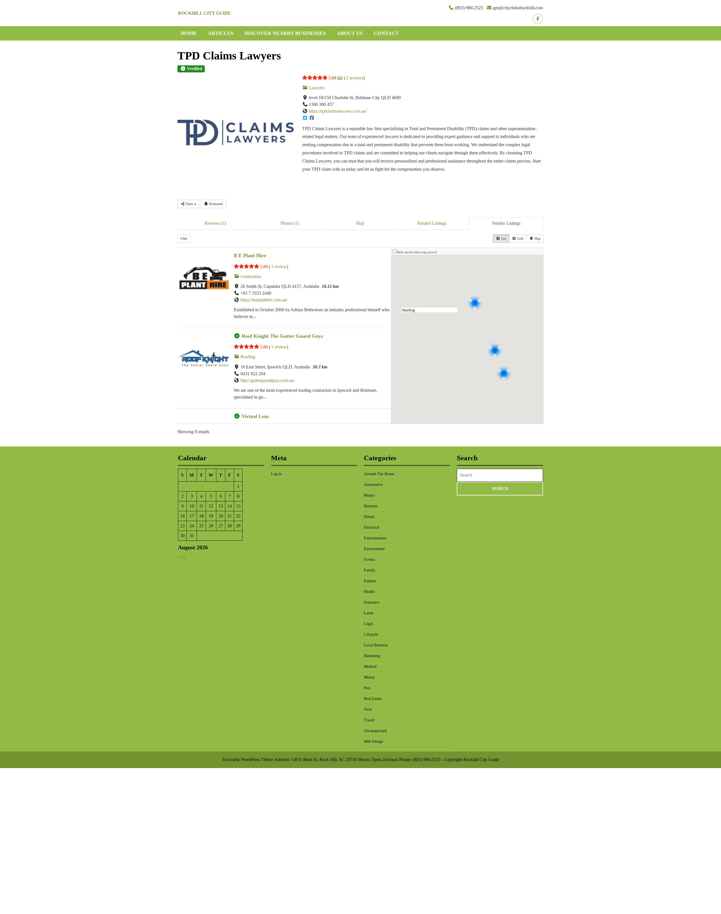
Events (369, 559)
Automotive (373, 484)
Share (189, 204)
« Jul (182, 557)
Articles (220, 33)
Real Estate (373, 699)
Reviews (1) (215, 223)
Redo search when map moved (417, 252)
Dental (369, 517)
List (503, 239)
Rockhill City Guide (204, 13)
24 (192, 525)
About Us (350, 33)
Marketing (372, 656)
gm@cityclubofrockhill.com (518, 7)
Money (369, 677)
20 (221, 515)
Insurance (371, 602)
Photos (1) (290, 223)
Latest (368, 613)
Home (189, 33)
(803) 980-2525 (469, 7)
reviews (354, 77)
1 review (279, 266)
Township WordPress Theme (247, 759)
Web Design (373, 741)
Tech (367, 709)
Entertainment (375, 538)
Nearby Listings (506, 223)
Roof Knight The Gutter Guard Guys (282, 336)
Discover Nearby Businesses (285, 33)
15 (238, 506)
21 (229, 515)
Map (360, 223)
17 (192, 515)
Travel (369, 720)
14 (229, 506)
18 (201, 515)
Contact (386, 33)
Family (369, 570)
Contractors (250, 276)
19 (211, 515)
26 (211, 525)
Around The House (379, 474)
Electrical (371, 527)
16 (182, 515)
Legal (368, 624)
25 (201, 525)
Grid (519, 239)
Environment (374, 549)
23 (182, 525)
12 (211, 506)
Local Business (376, 645)
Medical (370, 666)
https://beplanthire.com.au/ (264, 299)
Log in (276, 474)
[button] (430, 310)
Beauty (369, 495)
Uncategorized (375, 731)
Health (369, 592)
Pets (367, 688)
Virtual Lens (255, 416)
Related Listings (431, 223)
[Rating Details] (340, 78)
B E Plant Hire (250, 255)
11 (201, 506)
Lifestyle (371, 634)
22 (238, 515)
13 (221, 506)
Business (370, 506)
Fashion (370, 581)
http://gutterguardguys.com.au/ (268, 380)
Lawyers (316, 87)
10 (192, 506)
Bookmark (215, 204)
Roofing (247, 356)
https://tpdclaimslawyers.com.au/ (338, 111)
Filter (184, 239)
